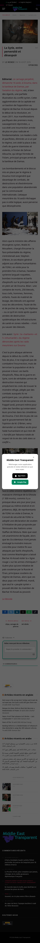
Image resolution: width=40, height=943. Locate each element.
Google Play (21, 482)
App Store (21, 476)
